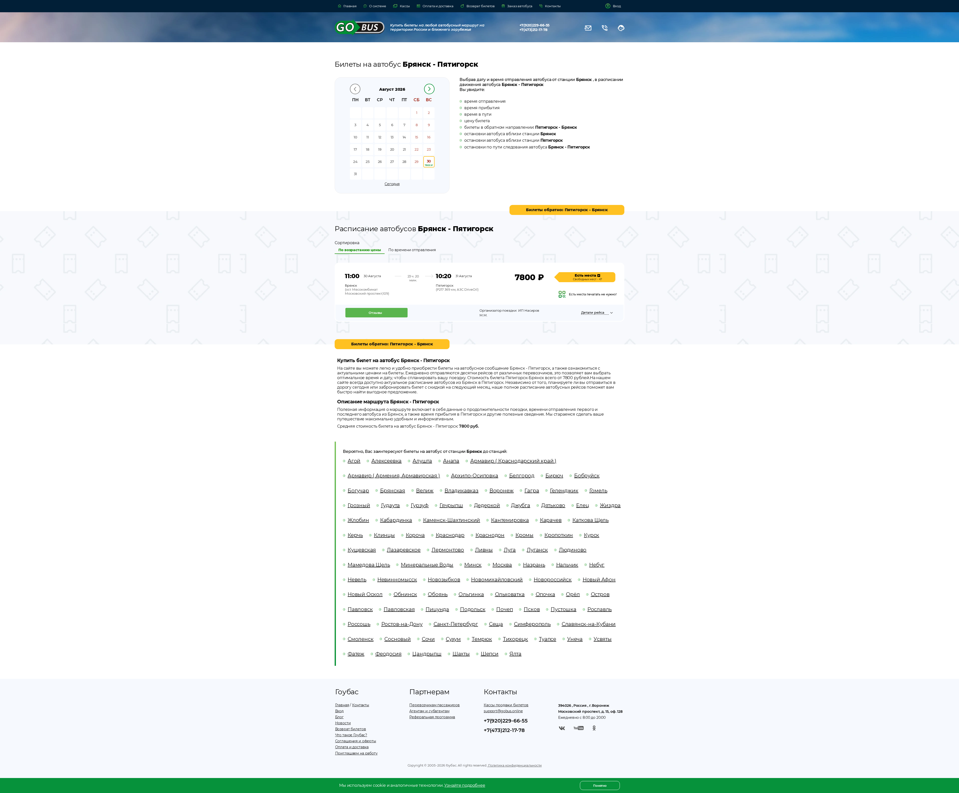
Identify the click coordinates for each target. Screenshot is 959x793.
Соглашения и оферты (355, 741)
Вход (339, 711)
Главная (342, 705)
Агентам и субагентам (429, 711)
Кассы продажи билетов (506, 705)
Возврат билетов (350, 729)
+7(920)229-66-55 (534, 25)
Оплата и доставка (352, 747)
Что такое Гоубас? (351, 735)
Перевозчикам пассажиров (434, 705)
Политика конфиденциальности (514, 765)
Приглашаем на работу (356, 753)
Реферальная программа (432, 717)
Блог (339, 717)
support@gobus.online (503, 711)
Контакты (360, 705)
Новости (343, 723)
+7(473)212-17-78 (533, 29)
